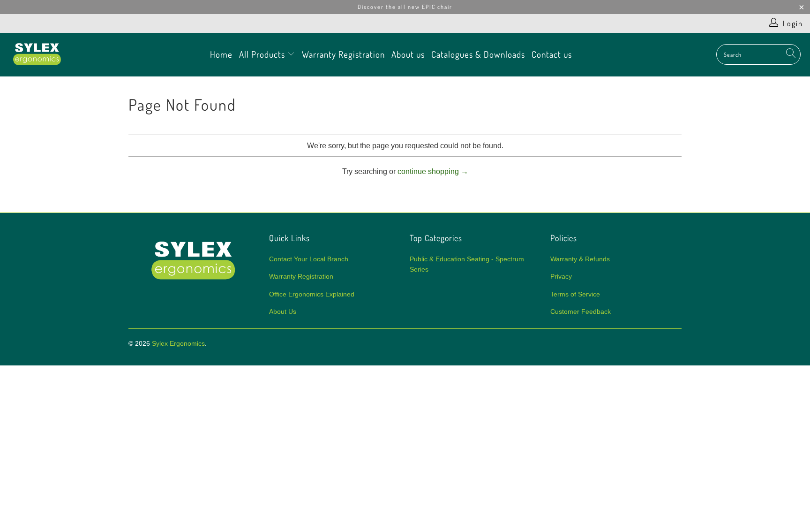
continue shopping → (433, 171)
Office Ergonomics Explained (311, 294)
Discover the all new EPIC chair (405, 6)
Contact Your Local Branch (308, 259)
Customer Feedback (580, 311)
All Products (263, 54)
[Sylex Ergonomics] (37, 55)
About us (408, 54)
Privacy (561, 276)
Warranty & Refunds (580, 259)
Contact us (552, 54)
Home (221, 54)
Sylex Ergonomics (178, 343)
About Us (282, 311)
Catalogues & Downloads (478, 54)
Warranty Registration (343, 54)
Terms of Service (575, 294)
